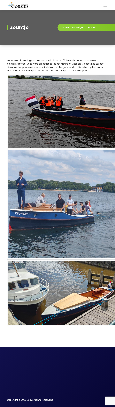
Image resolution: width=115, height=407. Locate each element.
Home (65, 27)
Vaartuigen (78, 27)
